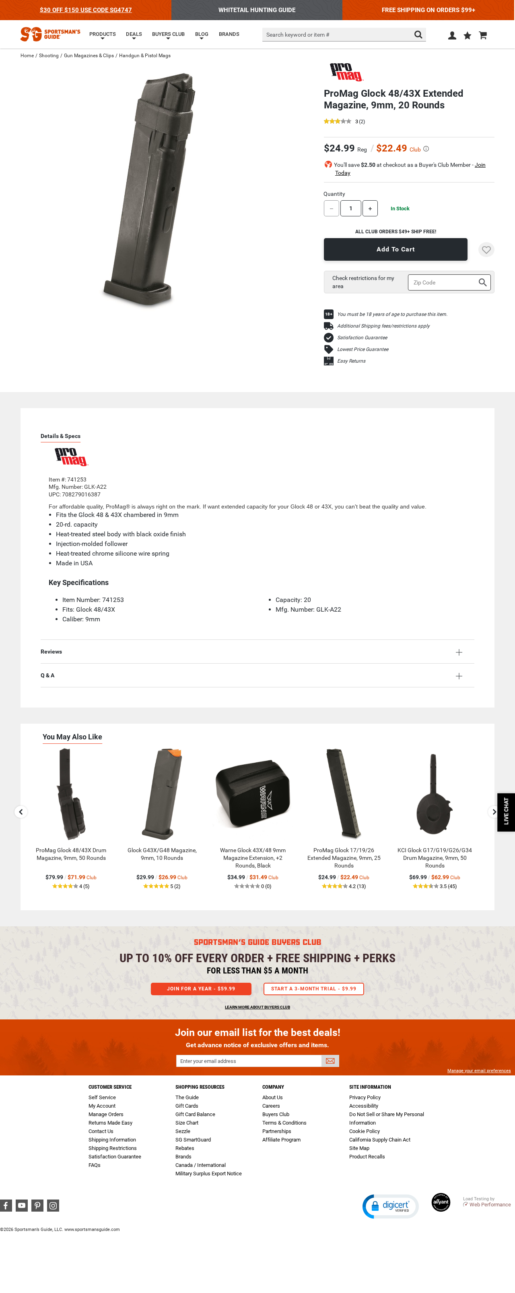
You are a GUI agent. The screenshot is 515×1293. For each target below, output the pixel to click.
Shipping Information (112, 1140)
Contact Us (101, 1131)
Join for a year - (201, 989)
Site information (370, 1087)
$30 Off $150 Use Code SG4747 (86, 10)
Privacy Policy (365, 1097)
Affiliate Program (281, 1140)
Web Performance (490, 1205)
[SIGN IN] (452, 37)
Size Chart (186, 1123)
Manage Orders (106, 1114)
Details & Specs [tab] (60, 436)
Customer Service (110, 1087)
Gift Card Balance (195, 1114)
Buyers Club (275, 1114)
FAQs (95, 1165)
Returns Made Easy (110, 1123)
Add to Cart (396, 249)
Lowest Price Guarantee (362, 349)
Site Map (359, 1148)
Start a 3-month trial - (313, 989)
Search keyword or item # (298, 34)
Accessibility (363, 1106)
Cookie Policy (364, 1131)
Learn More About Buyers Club (257, 1007)
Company (273, 1087)
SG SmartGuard (193, 1140)
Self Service (102, 1097)
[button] (468, 36)
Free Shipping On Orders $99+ (428, 10)
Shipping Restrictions (113, 1148)
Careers (271, 1106)
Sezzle (182, 1131)
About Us (272, 1097)
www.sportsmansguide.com (92, 1229)
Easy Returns (351, 361)
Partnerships (276, 1131)
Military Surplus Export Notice (208, 1174)
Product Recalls (367, 1157)
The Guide (187, 1097)
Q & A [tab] (47, 675)
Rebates (184, 1148)
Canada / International (200, 1165)
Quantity (334, 194)
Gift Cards (186, 1106)
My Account (102, 1106)
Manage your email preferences (479, 1070)
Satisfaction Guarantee (362, 337)
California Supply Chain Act (379, 1140)
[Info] (426, 149)
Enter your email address (208, 1061)
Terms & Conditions (284, 1123)
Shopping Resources (200, 1087)
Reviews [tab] (51, 651)
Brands (183, 1157)
